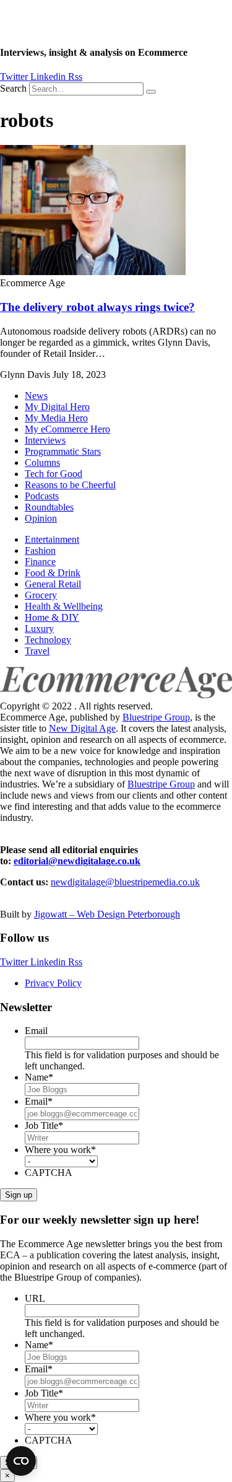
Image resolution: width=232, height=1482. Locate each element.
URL (35, 1298)
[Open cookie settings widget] (21, 1461)
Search (13, 88)
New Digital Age (82, 728)
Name (39, 1077)
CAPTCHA (48, 1172)
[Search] (151, 92)
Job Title (44, 1125)
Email (36, 1030)
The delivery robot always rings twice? (97, 307)
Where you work (60, 1149)
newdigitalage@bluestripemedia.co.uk (125, 882)
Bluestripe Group (156, 717)
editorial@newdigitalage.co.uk (77, 861)
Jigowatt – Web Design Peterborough (107, 914)
